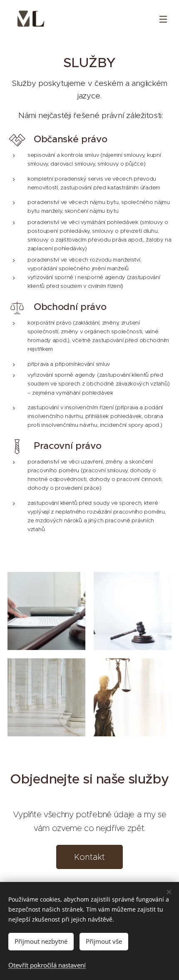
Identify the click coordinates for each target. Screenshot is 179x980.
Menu (163, 18)
